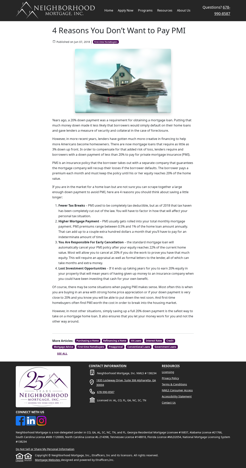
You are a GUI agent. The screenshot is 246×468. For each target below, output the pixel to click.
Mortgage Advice (63, 346)
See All (62, 353)
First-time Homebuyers (105, 42)
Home (108, 10)
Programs (145, 10)
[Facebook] (21, 418)
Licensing (168, 372)
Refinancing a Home (114, 340)
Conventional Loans (138, 346)
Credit (170, 340)
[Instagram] (41, 418)
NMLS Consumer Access (177, 390)
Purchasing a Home (87, 340)
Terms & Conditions (174, 384)
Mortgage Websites (48, 460)
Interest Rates (154, 340)
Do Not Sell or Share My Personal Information (45, 449)
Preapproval (116, 346)
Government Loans (165, 346)
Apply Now (125, 10)
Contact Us (169, 402)
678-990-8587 (105, 392)
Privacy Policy (170, 378)
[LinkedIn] (31, 418)
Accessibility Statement (177, 396)
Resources (164, 10)
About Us (183, 10)
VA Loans (136, 340)
